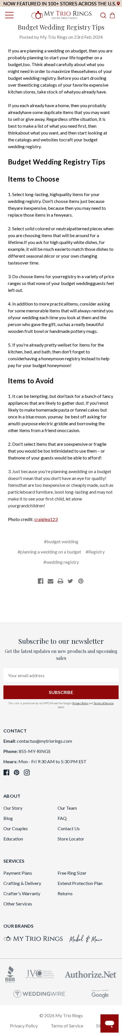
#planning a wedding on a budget (49, 551)
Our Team (67, 808)
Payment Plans (17, 873)
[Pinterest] (81, 581)
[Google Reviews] (100, 993)
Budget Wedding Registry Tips (61, 27)
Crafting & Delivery (22, 883)
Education (13, 838)
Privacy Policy (80, 703)
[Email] (50, 581)
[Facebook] (40, 581)
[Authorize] (91, 973)
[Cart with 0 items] (114, 15)
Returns (65, 893)
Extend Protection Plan (80, 883)
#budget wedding (61, 541)
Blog (8, 818)
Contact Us (69, 828)
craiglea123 (46, 519)
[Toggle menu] (8, 15)
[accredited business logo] (10, 973)
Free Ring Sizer (72, 873)
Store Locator (71, 838)
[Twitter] (70, 581)
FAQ (62, 818)
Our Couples (15, 828)
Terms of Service (104, 703)
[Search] (103, 15)
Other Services (17, 903)
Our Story (12, 808)
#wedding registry (61, 562)
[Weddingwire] (39, 993)
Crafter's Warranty (21, 893)
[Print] (60, 581)
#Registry (95, 551)
